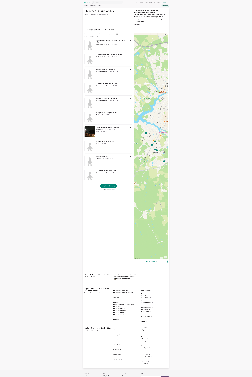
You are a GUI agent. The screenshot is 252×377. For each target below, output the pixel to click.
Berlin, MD (115, 330)
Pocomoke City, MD (145, 355)
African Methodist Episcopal (120, 290)
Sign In (164, 2)
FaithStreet (86, 2)
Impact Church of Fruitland (108, 146)
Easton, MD (115, 345)
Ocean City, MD (144, 348)
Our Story (85, 376)
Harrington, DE (116, 359)
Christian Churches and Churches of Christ (123, 304)
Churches (86, 5)
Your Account (125, 376)
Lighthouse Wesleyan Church (108, 117)
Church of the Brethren (118, 312)
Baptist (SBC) (116, 297)
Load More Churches (108, 186)
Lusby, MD (143, 334)
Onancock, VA (144, 350)
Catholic (115, 302)
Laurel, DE (143, 328)
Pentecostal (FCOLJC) (146, 307)
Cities (100, 5)
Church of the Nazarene (118, 314)
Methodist (143, 295)
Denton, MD (116, 340)
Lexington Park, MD (145, 330)
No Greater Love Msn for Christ (108, 88)
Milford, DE (143, 339)
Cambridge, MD (116, 335)
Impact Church (108, 160)
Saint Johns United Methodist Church (108, 59)
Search (112, 29)
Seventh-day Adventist (146, 316)
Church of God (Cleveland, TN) (120, 308)
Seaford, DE (144, 364)
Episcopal (115, 319)
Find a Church (139, 2)
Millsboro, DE (144, 341)
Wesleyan (143, 321)
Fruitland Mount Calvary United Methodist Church (108, 45)
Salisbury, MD (144, 362)
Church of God (116, 306)
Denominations (93, 5)
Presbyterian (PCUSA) (146, 311)
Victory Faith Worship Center (108, 175)
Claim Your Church (150, 2)
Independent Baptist (146, 290)
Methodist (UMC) (145, 297)
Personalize (165, 5)
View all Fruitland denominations (92, 293)
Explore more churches (151, 261)
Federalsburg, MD (117, 350)
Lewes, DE (143, 332)
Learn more (137, 24)
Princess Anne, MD (145, 357)
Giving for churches (107, 376)
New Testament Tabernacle (108, 73)
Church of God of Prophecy (119, 310)
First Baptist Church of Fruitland (108, 132)
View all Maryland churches (91, 330)
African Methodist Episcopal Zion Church (123, 292)
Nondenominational (146, 302)
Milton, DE (143, 343)
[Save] (130, 40)
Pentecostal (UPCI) (145, 309)
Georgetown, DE (117, 354)
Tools (158, 2)
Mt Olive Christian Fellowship (108, 103)
